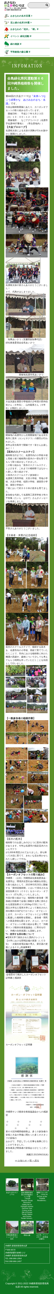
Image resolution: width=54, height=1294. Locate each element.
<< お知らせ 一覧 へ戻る (27, 1160)
